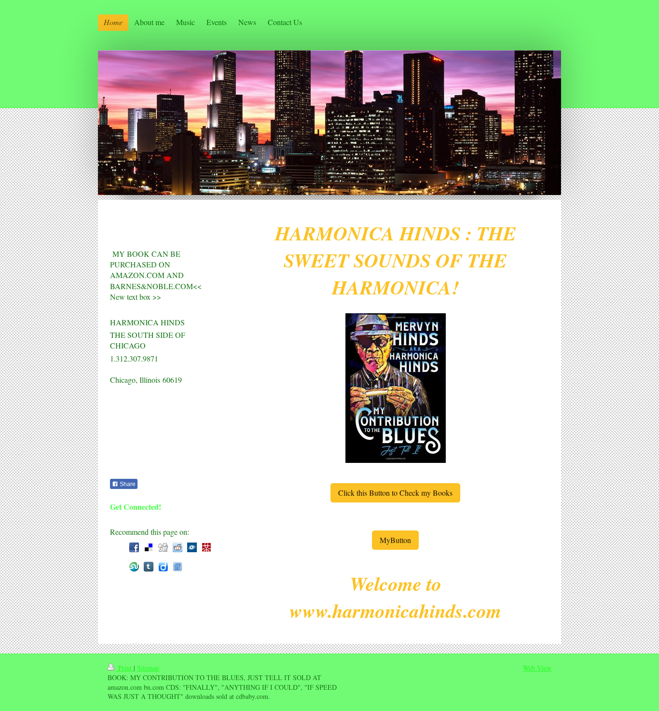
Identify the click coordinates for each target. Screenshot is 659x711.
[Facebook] (134, 547)
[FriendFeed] (177, 567)
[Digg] (163, 547)
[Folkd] (192, 547)
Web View (537, 667)
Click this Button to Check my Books (395, 493)
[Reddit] (177, 547)
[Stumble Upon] (134, 567)
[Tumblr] (148, 567)
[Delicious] (148, 547)
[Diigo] (163, 567)
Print (125, 667)
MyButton (395, 540)
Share (127, 484)
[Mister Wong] (206, 547)
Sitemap (148, 667)
